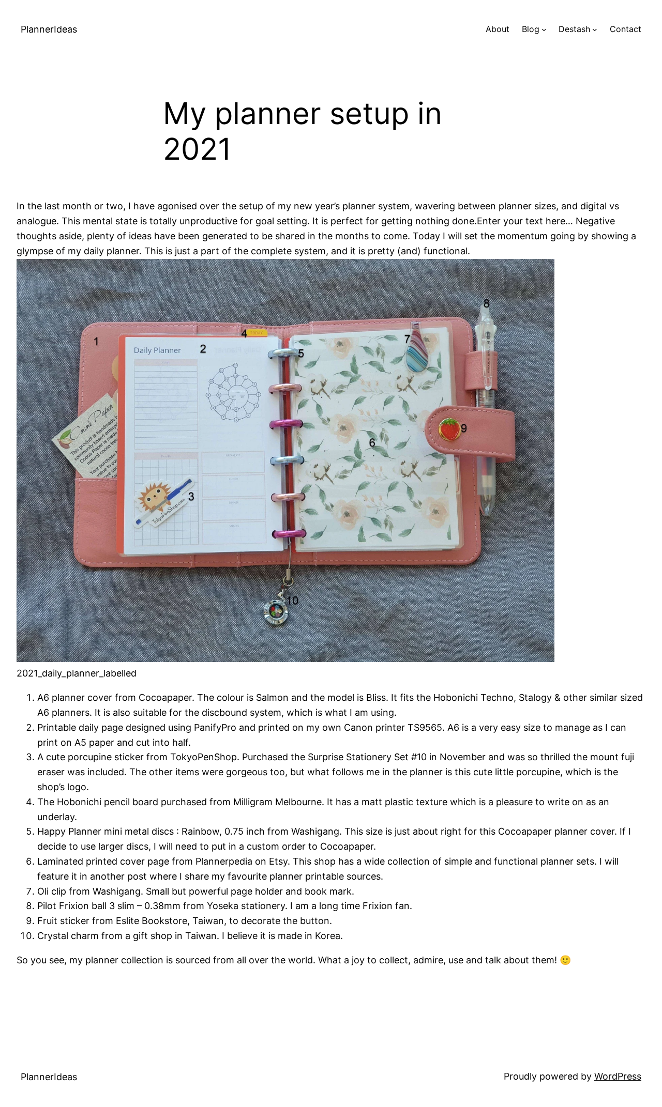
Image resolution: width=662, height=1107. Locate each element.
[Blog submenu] (544, 29)
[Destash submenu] (594, 29)
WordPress (617, 1076)
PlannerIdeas (49, 29)
